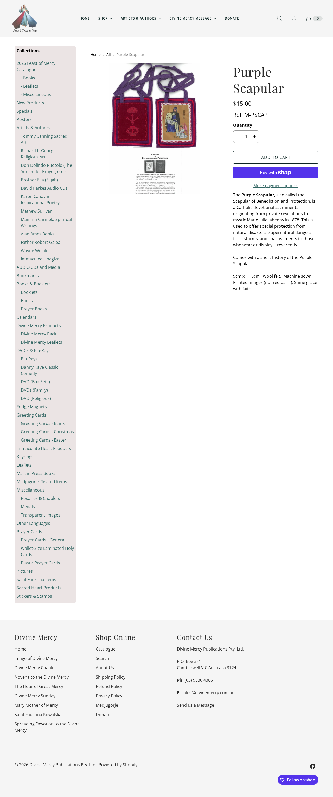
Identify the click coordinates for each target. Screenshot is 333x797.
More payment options (275, 185)
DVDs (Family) (34, 390)
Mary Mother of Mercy (36, 705)
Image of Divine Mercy (36, 658)
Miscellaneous (30, 490)
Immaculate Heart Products (44, 448)
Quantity (242, 125)
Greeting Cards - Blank (43, 423)
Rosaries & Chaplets (40, 498)
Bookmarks (28, 275)
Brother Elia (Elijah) (39, 180)
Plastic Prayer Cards (40, 563)
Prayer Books (34, 309)
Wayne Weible (34, 250)
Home (85, 18)
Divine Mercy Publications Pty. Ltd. (63, 765)
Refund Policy (109, 686)
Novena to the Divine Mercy (42, 677)
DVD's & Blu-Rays (33, 350)
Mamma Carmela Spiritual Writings (46, 222)
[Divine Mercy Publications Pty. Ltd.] (24, 18)
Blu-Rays (29, 359)
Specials (25, 111)
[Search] (279, 18)
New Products (30, 103)
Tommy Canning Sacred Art (44, 139)
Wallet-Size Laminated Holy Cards (47, 551)
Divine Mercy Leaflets (41, 342)
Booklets (29, 292)
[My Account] (294, 18)
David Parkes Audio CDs (44, 188)
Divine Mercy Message (190, 18)
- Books (28, 78)
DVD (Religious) (36, 398)
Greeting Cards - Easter (43, 440)
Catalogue (106, 649)
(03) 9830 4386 (199, 680)
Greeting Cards (31, 415)
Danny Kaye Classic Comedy (39, 370)
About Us (105, 668)
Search (102, 658)
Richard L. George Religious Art (38, 154)
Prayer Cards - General (43, 540)
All (108, 54)
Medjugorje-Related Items (42, 481)
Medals (28, 506)
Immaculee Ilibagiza (40, 259)
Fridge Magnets (32, 407)
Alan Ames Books (37, 234)
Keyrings (25, 457)
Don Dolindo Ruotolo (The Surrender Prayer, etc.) (46, 168)
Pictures (25, 571)
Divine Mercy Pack (38, 334)
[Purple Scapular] (155, 128)
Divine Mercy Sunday (35, 696)
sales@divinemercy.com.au (208, 693)
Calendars (26, 317)
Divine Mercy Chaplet (35, 668)
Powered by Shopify (118, 765)
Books (27, 300)
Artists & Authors (138, 18)
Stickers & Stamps (34, 596)
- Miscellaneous (36, 94)
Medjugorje (107, 705)
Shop (103, 18)
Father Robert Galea (40, 242)
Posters (24, 119)
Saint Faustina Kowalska (38, 714)
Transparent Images (40, 515)
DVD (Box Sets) (35, 382)
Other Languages (33, 523)
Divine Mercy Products (39, 325)
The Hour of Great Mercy (39, 686)
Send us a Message (195, 705)
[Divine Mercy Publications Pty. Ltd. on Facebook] (312, 766)
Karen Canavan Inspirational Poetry (40, 200)
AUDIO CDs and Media (38, 267)
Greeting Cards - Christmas (47, 432)
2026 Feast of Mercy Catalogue (36, 66)
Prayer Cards (29, 531)
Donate (232, 18)
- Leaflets (29, 86)
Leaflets (24, 465)
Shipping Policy (110, 677)
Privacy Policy (109, 696)
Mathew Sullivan (37, 211)
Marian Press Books (36, 473)
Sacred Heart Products (39, 588)
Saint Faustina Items (36, 579)
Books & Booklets (34, 284)
